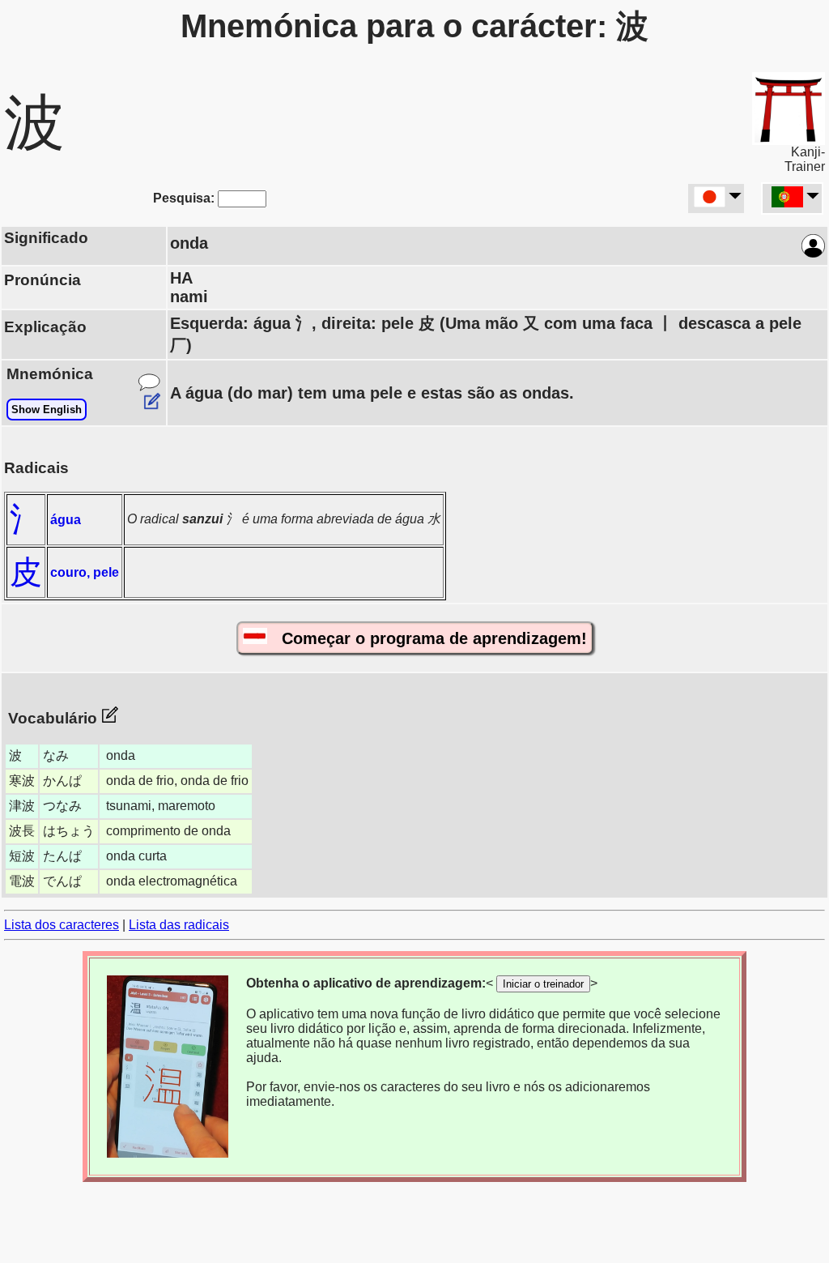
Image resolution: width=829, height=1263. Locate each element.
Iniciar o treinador (543, 984)
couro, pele (84, 572)
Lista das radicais (179, 925)
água (65, 520)
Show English (46, 409)
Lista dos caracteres (61, 925)
